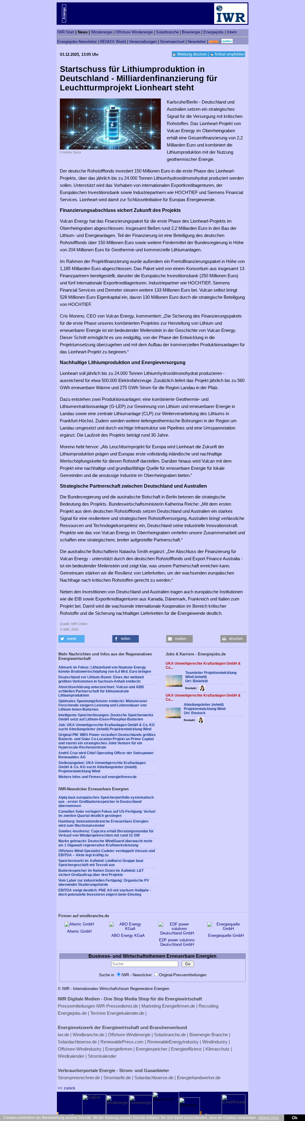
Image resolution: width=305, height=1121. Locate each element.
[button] (71, 639)
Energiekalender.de (125, 1013)
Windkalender (71, 1056)
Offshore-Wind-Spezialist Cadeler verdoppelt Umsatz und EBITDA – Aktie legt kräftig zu (106, 853)
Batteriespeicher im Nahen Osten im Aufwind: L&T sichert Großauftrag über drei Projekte (101, 873)
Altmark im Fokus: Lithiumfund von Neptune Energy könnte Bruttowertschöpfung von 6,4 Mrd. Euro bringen (104, 669)
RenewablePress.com (122, 1041)
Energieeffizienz (186, 1048)
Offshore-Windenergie (129, 1034)
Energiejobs (213, 32)
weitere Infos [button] (268, 1118)
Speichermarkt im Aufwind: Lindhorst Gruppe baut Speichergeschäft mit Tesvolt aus (100, 863)
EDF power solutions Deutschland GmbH (177, 942)
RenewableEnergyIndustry (173, 1041)
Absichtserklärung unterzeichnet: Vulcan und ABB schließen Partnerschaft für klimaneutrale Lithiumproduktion (101, 691)
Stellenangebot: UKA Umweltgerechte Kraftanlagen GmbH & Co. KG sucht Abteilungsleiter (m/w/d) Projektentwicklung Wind (102, 767)
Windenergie (101, 32)
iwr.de (63, 1034)
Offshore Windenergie (134, 32)
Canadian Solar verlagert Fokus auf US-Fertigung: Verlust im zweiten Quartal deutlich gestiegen (106, 813)
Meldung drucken (192, 54)
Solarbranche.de (170, 1034)
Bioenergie (191, 32)
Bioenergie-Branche (208, 1034)
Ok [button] (295, 1117)
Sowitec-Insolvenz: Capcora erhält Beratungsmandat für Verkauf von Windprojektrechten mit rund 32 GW (106, 833)
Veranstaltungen (143, 41)
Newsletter (197, 41)
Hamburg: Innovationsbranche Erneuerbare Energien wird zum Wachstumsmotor (103, 823)
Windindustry (215, 1041)
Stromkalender (102, 1056)
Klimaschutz (218, 1048)
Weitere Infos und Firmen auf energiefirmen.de (97, 777)
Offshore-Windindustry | (81, 1048)
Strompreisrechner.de (79, 1077)
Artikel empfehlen (229, 54)
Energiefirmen (118, 1048)
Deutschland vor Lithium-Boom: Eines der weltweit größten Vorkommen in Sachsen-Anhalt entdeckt (101, 679)
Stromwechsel (172, 41)
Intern (232, 32)
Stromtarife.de (117, 1077)
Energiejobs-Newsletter (77, 41)
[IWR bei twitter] (227, 41)
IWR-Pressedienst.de (117, 1005)
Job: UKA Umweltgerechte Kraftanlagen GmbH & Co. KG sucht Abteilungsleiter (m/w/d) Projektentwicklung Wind (106, 727)
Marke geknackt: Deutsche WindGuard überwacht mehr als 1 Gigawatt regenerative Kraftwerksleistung (105, 843)
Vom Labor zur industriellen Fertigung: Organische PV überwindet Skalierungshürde (103, 882)
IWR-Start (65, 32)
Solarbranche (167, 32)
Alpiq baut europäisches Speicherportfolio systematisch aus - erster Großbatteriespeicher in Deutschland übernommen (106, 801)
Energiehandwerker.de (198, 1077)
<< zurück (66, 1088)
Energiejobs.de (72, 1013)
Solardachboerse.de (77, 1041)
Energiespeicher (151, 1048)
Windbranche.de (88, 1034)
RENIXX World (113, 41)
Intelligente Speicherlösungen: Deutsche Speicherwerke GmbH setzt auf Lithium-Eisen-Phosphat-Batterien (105, 717)
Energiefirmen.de (178, 1005)
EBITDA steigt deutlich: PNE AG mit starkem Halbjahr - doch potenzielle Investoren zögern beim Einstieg (104, 892)
